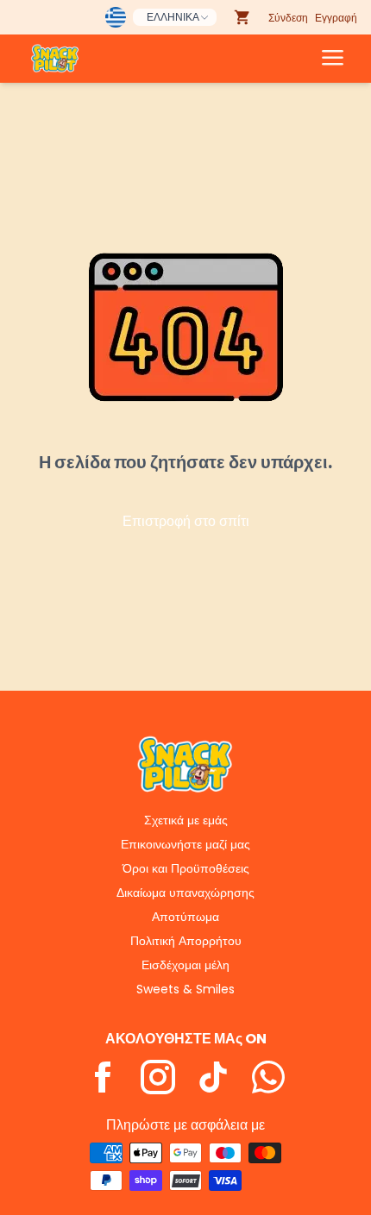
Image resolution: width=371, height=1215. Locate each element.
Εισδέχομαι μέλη (185, 965)
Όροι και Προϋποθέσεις (186, 868)
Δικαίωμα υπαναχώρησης (185, 892)
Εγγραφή (336, 17)
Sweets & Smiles (185, 989)
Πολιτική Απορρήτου (186, 940)
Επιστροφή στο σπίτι (186, 521)
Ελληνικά (173, 16)
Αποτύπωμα (185, 916)
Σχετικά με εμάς (186, 820)
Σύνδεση (288, 17)
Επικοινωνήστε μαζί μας (185, 844)
